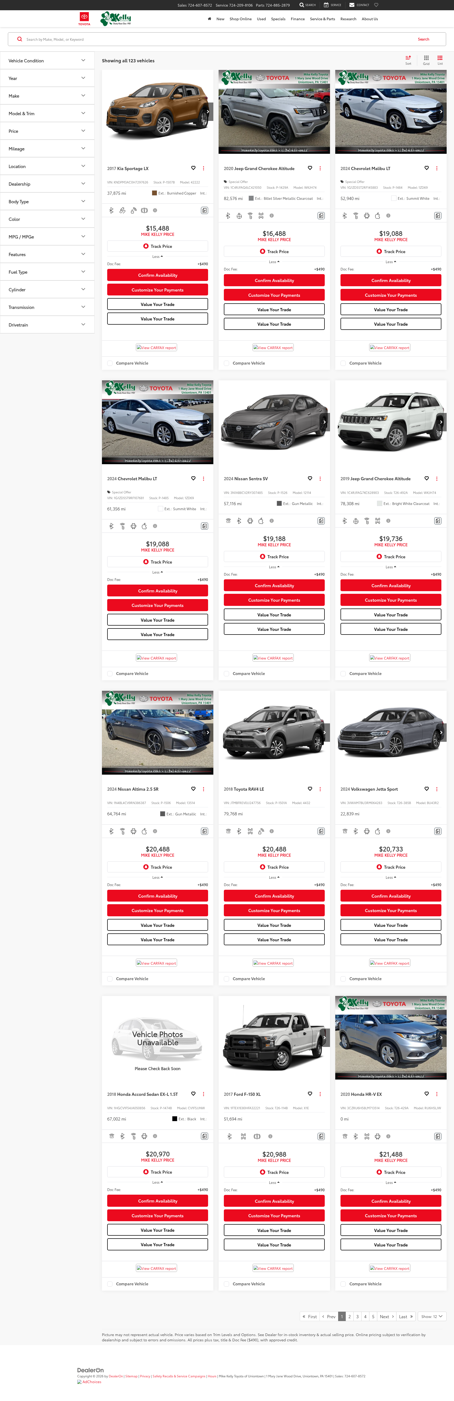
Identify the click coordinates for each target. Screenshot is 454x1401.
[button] (208, 112)
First (311, 1316)
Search (423, 39)
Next (386, 1316)
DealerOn (116, 1376)
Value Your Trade (157, 304)
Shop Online (241, 18)
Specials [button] (278, 18)
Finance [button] (298, 18)
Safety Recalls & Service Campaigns (179, 1376)
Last (404, 1316)
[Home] (209, 18)
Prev (330, 1316)
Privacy (145, 1376)
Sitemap (131, 1376)
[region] (157, 263)
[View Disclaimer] (155, 210)
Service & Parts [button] (322, 18)
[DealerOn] (90, 1369)
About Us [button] (370, 18)
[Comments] (204, 210)
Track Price (161, 246)
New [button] (220, 18)
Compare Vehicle (132, 363)
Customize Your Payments (158, 290)
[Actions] (203, 168)
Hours (212, 1376)
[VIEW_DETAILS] (157, 1038)
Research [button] (348, 18)
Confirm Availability (157, 275)
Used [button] (261, 18)
